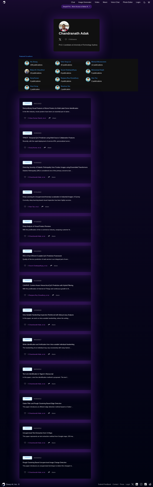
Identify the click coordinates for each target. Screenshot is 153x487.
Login (138, 2)
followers (73, 39)
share (54, 118)
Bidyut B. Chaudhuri (37, 70)
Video (97, 2)
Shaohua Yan (65, 86)
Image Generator (84, 2)
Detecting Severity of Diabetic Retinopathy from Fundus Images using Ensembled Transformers (55, 167)
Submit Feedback (104, 484)
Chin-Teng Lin (66, 62)
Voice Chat (115, 2)
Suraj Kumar (34, 78)
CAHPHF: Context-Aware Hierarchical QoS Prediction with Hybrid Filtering (48, 285)
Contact (115, 484)
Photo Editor (128, 2)
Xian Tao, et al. (34, 206)
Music (105, 2)
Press (122, 484)
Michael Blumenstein (98, 62)
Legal (128, 484)
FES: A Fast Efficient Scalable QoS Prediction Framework (42, 256)
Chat (73, 2)
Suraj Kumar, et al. (35, 147)
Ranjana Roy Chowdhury (69, 78)
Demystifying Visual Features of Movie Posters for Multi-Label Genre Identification (50, 108)
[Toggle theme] (144, 2)
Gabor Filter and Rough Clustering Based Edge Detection (42, 403)
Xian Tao (94, 78)
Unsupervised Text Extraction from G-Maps (37, 433)
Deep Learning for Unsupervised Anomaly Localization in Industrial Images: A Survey (51, 197)
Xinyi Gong (34, 86)
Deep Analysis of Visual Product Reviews (37, 226)
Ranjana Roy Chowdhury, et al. (39, 295)
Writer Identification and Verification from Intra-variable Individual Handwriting (48, 344)
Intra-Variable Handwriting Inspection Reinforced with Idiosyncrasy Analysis (48, 315)
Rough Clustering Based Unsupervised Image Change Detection (44, 462)
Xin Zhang (33, 62)
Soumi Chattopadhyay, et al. (38, 265)
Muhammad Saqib (97, 70)
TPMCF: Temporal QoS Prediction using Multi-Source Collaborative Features (49, 138)
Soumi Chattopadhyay (69, 70)
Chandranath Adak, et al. (37, 177)
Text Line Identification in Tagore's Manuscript (38, 374)
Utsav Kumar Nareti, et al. (37, 118)
